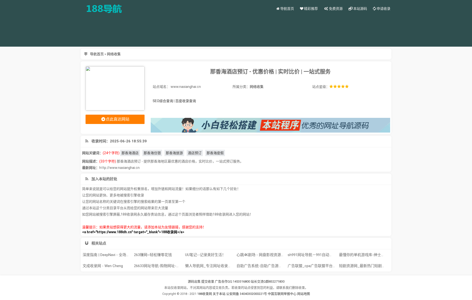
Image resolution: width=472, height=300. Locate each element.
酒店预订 (195, 153)
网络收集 (114, 54)
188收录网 (204, 294)
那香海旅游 (174, 153)
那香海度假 (215, 153)
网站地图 (303, 294)
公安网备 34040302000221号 (247, 294)
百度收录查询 (185, 101)
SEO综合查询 (163, 101)
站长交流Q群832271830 (267, 281)
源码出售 (194, 281)
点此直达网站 (117, 119)
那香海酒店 (130, 153)
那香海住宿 (152, 153)
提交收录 (207, 281)
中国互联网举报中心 (282, 294)
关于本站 (219, 294)
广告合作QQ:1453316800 (232, 281)
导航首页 (97, 54)
